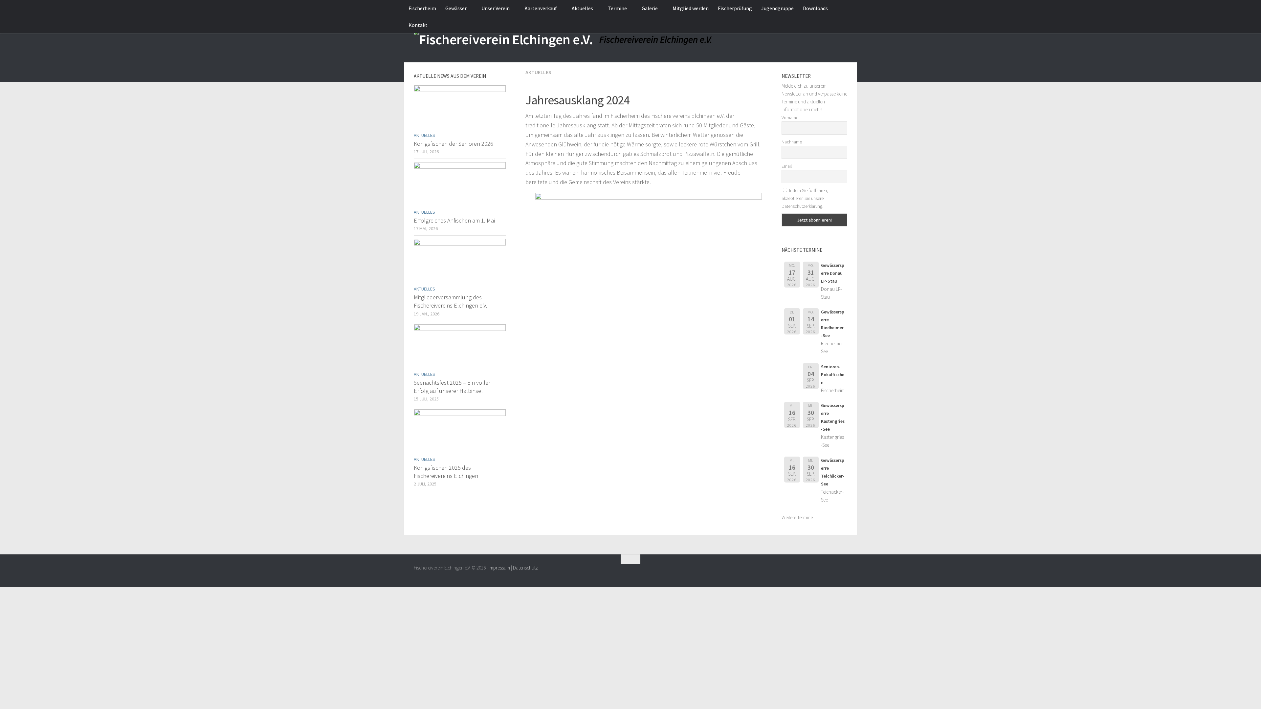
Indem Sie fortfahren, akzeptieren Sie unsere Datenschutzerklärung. (805, 198)
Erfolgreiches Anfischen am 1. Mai (454, 220)
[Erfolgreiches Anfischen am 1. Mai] (460, 183)
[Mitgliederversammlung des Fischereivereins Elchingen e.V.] (460, 260)
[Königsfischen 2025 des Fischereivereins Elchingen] (460, 431)
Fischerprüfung (735, 8)
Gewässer (456, 8)
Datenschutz (525, 568)
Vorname (790, 117)
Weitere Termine (797, 517)
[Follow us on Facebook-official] (842, 572)
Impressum (499, 568)
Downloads (815, 8)
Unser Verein (495, 8)
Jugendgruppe (777, 8)
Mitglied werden (691, 8)
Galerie (650, 8)
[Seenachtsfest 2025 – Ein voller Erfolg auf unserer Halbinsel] (460, 346)
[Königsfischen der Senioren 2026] (460, 107)
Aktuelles (582, 8)
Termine (617, 8)
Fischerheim (422, 8)
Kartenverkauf (540, 8)
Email (787, 166)
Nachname (792, 142)
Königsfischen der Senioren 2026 (453, 143)
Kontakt (418, 25)
